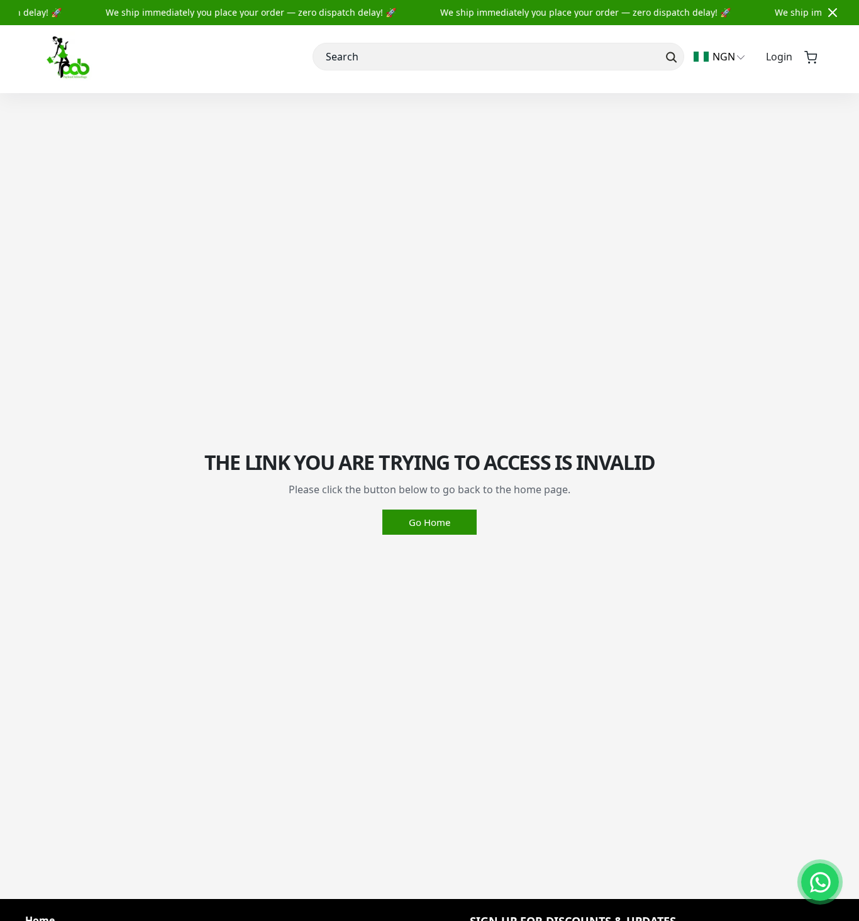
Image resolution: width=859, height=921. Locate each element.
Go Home (429, 522)
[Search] (670, 56)
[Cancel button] (832, 12)
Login (779, 57)
